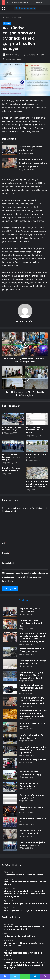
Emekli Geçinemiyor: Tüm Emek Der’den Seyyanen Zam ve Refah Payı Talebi (33, 163)
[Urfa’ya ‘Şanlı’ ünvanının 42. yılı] (10, 822)
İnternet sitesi (8, 563)
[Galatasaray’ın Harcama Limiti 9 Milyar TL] (37, 419)
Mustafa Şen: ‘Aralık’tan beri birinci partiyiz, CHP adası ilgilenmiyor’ (33, 750)
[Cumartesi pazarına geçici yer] (37, 446)
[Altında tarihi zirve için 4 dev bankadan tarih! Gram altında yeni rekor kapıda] (10, 714)
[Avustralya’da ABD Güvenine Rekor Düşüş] (10, 775)
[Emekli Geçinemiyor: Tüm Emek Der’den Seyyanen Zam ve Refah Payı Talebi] (9, 163)
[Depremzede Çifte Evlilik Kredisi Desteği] (9, 150)
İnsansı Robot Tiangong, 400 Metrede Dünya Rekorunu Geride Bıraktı (31, 675)
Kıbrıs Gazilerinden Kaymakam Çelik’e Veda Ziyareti (31, 623)
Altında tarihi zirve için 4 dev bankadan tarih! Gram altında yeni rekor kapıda (33, 713)
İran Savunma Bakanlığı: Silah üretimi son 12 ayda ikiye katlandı (31, 688)
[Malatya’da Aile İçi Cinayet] (10, 763)
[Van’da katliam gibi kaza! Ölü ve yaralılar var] (10, 652)
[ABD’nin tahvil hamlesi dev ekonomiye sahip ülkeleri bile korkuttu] (37, 473)
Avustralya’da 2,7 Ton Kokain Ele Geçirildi (30, 832)
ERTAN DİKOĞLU (12, 55)
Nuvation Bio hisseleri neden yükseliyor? (12, 469)
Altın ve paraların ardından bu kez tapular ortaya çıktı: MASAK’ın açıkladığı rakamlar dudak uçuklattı (32, 637)
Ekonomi (17, 17)
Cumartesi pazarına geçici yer (36, 455)
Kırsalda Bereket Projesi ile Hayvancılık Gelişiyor (12, 457)
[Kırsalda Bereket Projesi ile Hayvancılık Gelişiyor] (13, 446)
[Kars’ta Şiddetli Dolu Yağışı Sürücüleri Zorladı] (10, 664)
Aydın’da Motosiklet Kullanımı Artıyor (12, 428)
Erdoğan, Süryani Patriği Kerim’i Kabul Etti (31, 736)
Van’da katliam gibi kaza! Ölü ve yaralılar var (31, 650)
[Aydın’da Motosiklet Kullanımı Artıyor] (13, 419)
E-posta (6, 553)
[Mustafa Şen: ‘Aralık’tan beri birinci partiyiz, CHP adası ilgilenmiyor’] (10, 751)
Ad (4, 543)
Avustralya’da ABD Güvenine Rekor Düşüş (30, 773)
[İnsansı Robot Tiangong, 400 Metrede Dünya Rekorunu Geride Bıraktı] (10, 676)
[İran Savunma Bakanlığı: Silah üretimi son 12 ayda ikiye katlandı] (10, 689)
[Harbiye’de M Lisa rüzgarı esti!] (10, 811)
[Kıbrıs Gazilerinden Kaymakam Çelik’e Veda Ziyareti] (10, 624)
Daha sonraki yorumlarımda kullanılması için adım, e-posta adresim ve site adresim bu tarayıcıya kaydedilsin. (25, 577)
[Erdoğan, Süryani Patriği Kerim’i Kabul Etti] (10, 739)
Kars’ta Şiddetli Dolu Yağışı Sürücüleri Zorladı (32, 662)
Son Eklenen (25, 600)
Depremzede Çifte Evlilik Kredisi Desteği (31, 610)
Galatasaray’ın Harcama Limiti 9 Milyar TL (34, 430)
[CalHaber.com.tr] (25, 8)
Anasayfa (8, 17)
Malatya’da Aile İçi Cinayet (32, 759)
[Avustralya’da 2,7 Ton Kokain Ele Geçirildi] (10, 834)
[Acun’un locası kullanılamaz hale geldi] (10, 727)
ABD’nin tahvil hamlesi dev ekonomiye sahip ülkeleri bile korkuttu (37, 484)
